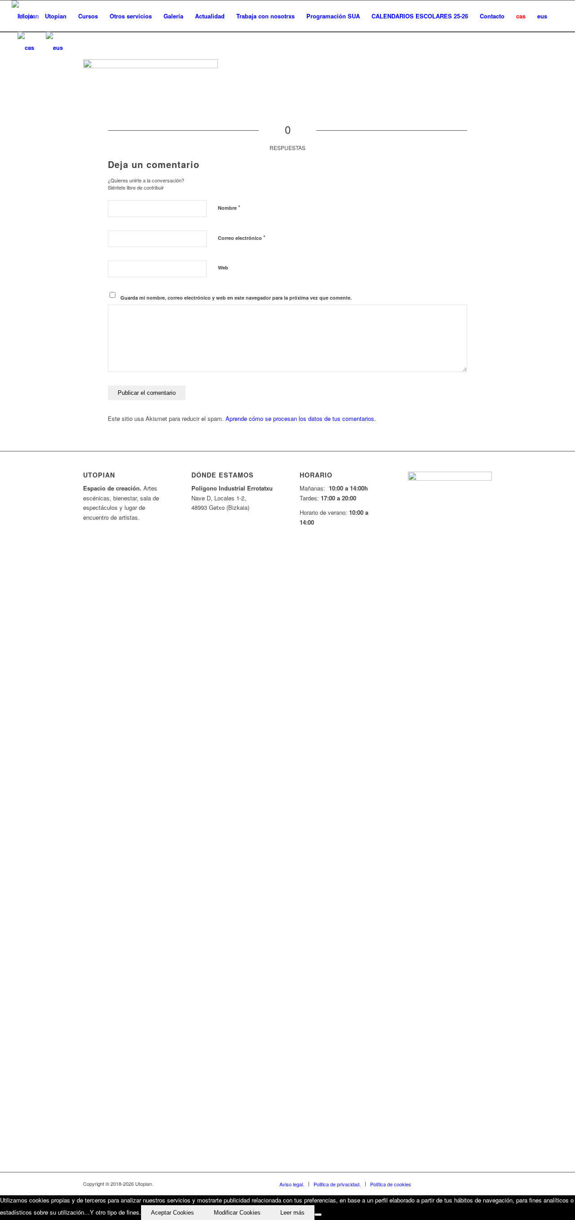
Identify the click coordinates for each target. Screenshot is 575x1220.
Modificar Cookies (237, 1212)
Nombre (229, 207)
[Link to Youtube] (458, 1183)
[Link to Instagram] (471, 1183)
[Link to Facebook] (431, 1183)
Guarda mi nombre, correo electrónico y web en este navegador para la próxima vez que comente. (236, 297)
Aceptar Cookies (172, 1212)
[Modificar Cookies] (318, 1214)
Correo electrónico (241, 237)
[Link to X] (444, 1183)
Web (223, 267)
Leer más (292, 1212)
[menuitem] (25, 16)
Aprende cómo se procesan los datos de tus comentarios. (301, 418)
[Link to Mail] (485, 1183)
